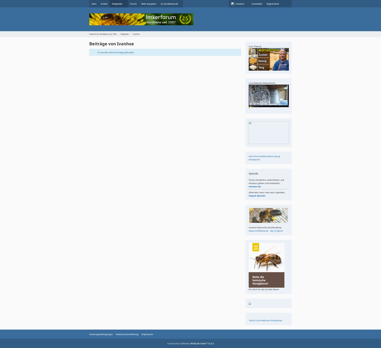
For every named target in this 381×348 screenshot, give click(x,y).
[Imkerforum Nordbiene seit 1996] (190, 19)
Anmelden (257, 3)
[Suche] (286, 3)
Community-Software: (190, 343)
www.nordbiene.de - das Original (266, 230)
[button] (239, 3)
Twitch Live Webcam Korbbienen (265, 320)
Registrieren (273, 3)
